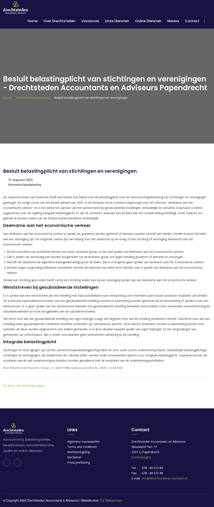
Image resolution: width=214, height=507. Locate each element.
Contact (192, 21)
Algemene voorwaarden (83, 441)
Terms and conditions (82, 447)
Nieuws (173, 21)
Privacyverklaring (78, 462)
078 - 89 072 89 (152, 468)
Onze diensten (117, 21)
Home (33, 21)
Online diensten (148, 21)
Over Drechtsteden (59, 21)
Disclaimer (74, 457)
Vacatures (90, 21)
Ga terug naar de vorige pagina (24, 385)
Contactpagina (141, 457)
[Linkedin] (7, 462)
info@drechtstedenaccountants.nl (164, 478)
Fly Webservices (111, 500)
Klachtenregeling (78, 452)
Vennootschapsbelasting (33, 98)
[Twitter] (17, 462)
